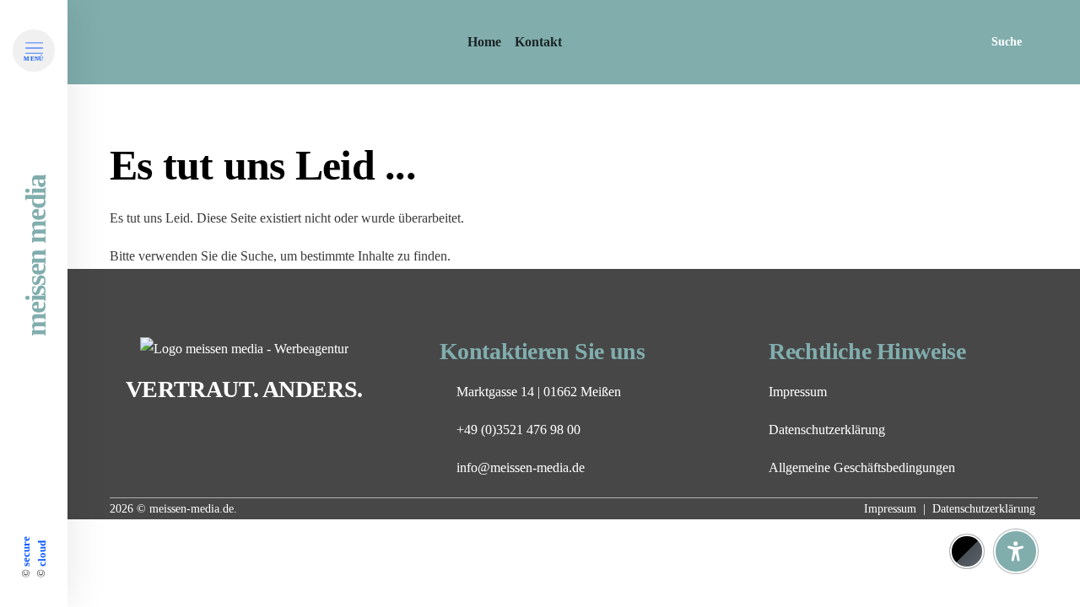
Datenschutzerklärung (827, 429)
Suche (1006, 41)
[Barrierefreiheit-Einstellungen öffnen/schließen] (1016, 551)
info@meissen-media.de (520, 467)
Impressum (798, 391)
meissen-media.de (191, 508)
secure (25, 551)
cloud (41, 553)
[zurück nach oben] (1016, 510)
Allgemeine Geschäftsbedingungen (862, 467)
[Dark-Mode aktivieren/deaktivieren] (967, 551)
